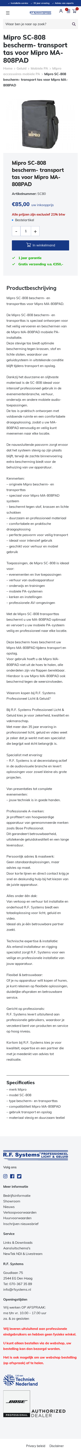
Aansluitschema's (16, 1248)
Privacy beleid (35, 1446)
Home (8, 68)
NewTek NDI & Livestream (23, 1254)
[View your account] (61, 11)
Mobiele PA (39, 68)
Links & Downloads (18, 1243)
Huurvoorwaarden (17, 1218)
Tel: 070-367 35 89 (17, 1284)
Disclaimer (56, 1446)
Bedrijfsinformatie (16, 1196)
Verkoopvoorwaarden (20, 1212)
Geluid (22, 68)
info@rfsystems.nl (17, 1289)
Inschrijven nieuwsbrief (20, 1224)
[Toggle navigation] (7, 13)
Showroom (11, 1201)
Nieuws (9, 1207)
